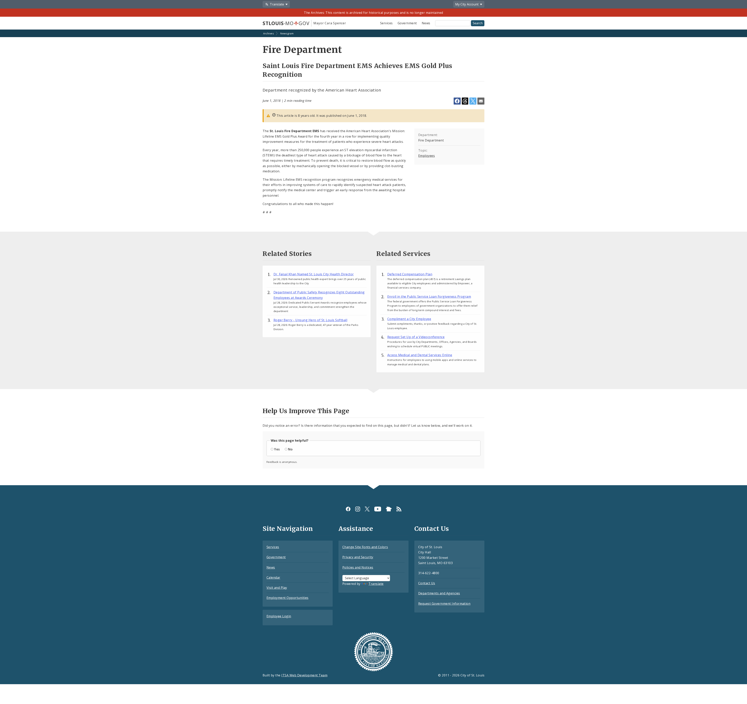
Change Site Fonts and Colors (365, 547)
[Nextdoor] (389, 509)
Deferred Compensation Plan (409, 274)
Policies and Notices (357, 567)
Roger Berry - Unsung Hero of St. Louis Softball (310, 320)
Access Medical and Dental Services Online (419, 355)
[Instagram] (357, 509)
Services (386, 23)
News (426, 23)
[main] (373, 257)
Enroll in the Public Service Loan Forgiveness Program (429, 296)
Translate (375, 584)
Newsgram (287, 33)
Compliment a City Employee (409, 319)
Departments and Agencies (439, 593)
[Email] (480, 101)
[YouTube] (377, 509)
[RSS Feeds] (398, 509)
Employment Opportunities (288, 598)
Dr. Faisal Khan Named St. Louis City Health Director (314, 274)
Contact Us (426, 583)
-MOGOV (286, 23)
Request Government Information (444, 603)
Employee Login (279, 616)
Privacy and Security (357, 557)
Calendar (273, 577)
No (290, 449)
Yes (277, 449)
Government (407, 23)
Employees (426, 156)
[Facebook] (348, 509)
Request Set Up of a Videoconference (416, 337)
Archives (268, 33)
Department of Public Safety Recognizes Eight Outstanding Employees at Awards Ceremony (319, 295)
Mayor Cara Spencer (329, 23)
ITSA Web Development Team (304, 675)
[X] (367, 509)
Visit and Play (277, 587)
